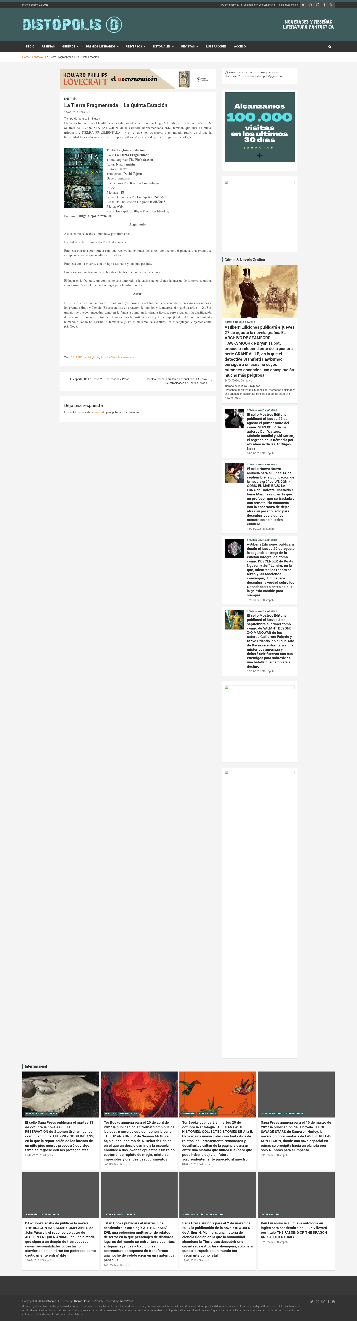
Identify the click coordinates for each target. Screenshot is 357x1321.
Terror (52, 1113)
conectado (98, 412)
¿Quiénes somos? (229, 4)
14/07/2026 (111, 1265)
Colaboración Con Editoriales (259, 4)
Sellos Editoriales (288, 4)
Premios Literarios (101, 46)
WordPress (126, 1301)
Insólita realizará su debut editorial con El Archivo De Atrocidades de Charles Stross (177, 381)
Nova (96, 357)
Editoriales (162, 46)
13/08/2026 (254, 528)
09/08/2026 (32, 1155)
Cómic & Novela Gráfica (244, 259)
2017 (74, 357)
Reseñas (48, 46)
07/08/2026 (254, 600)
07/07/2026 (268, 1242)
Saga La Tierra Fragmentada (117, 357)
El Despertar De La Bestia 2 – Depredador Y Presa (99, 379)
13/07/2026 (189, 1260)
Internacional (36, 1066)
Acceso (240, 46)
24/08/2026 (232, 380)
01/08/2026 (189, 1164)
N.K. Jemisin (85, 357)
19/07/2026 (268, 1155)
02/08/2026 (254, 671)
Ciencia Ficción (272, 1113)
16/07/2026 (32, 1260)
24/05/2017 (71, 112)
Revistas (188, 46)
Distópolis (86, 112)
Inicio (30, 46)
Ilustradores (216, 46)
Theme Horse (82, 1301)
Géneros (68, 46)
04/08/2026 (111, 1164)
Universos (134, 46)
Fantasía (70, 98)
